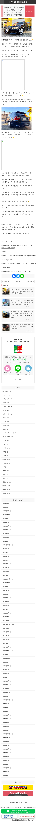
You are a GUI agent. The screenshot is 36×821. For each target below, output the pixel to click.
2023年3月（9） (7, 564)
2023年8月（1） (7, 549)
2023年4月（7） (7, 560)
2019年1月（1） (7, 730)
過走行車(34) (6, 489)
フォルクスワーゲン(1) (9, 433)
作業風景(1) (6, 463)
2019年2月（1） (7, 726)
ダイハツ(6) (6, 418)
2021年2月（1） (7, 647)
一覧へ (18, 281)
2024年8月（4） (7, 526)
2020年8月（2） (7, 666)
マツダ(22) (5, 440)
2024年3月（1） (7, 537)
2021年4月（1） (7, 643)
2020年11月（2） (8, 654)
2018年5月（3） (7, 760)
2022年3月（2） (7, 609)
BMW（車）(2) (7, 391)
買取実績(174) (7, 482)
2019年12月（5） (8, 692)
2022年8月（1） (7, 590)
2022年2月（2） (7, 613)
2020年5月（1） (7, 677)
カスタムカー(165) (8, 399)
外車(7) (4, 467)
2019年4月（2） (7, 722)
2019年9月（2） (7, 703)
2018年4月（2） (7, 764)
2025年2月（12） (8, 507)
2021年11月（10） (8, 624)
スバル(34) (5, 410)
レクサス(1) (6, 448)
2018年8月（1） (7, 749)
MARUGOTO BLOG (18, 2)
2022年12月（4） (8, 575)
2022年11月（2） (8, 579)
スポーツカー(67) (7, 414)
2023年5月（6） (7, 556)
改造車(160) (6, 471)
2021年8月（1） (7, 632)
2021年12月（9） (8, 620)
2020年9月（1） (7, 662)
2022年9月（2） (7, 586)
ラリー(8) (5, 444)
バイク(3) (5, 429)
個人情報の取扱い (17, 820)
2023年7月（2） (7, 552)
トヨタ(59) (5, 421)
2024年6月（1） (7, 533)
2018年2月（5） (7, 771)
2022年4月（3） (7, 605)
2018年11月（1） (8, 737)
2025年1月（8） (7, 511)
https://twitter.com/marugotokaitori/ (17, 271)
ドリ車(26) (5, 425)
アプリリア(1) (6, 395)
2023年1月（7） (7, 571)
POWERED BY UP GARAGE (18, 802)
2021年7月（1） (7, 635)
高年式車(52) (6, 493)
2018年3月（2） (7, 768)
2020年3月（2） (7, 681)
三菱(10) (5, 452)
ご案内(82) (5, 403)
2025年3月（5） (7, 503)
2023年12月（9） (8, 545)
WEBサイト (17, 379)
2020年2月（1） (7, 685)
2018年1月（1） (7, 775)
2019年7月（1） (7, 711)
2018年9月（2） (7, 745)
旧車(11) (5, 478)
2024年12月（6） (8, 515)
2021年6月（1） (7, 639)
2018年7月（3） (7, 753)
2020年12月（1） (8, 651)
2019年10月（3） (8, 700)
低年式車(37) (6, 459)
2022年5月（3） (7, 601)
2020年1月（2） (7, 688)
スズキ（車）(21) (7, 406)
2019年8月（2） (7, 707)
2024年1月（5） (7, 541)
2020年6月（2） (7, 673)
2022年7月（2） (7, 594)
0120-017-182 (18, 359)
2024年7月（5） (7, 530)
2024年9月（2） (7, 522)
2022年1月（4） (7, 617)
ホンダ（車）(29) (7, 437)
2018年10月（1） (8, 741)
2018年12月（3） (8, 734)
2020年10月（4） (8, 658)
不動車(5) (5, 455)
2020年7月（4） (7, 669)
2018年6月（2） (7, 756)
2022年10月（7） (8, 583)
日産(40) (5, 474)
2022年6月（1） (7, 598)
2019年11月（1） (8, 696)
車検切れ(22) (6, 486)
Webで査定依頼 (27, 816)
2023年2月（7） (7, 567)
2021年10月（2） (8, 628)
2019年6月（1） (7, 715)
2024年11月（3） (8, 518)
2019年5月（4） (7, 719)
